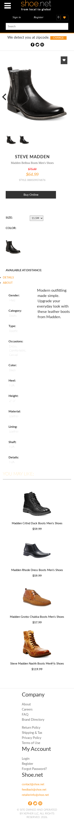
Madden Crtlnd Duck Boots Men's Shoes (37, 523)
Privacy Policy (31, 737)
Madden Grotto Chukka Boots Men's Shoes (37, 616)
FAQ (25, 714)
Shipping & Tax (32, 732)
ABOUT (8, 282)
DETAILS (8, 277)
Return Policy (31, 727)
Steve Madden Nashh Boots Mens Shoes (37, 663)
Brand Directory (33, 719)
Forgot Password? (34, 768)
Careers (27, 709)
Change (58, 38)
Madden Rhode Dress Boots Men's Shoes (37, 570)
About (26, 704)
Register (38, 17)
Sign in (17, 17)
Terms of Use (31, 743)
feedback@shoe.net (34, 789)
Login (25, 758)
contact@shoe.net (33, 784)
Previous (5, 96)
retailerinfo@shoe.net (35, 795)
